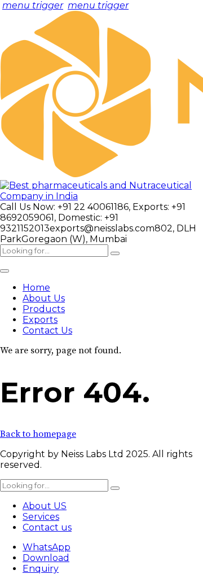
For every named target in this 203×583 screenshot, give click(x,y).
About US (45, 506)
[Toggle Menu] (4, 271)
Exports (40, 319)
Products (44, 309)
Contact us (47, 527)
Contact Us (47, 330)
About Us (44, 298)
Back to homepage (38, 434)
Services (41, 516)
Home (36, 287)
